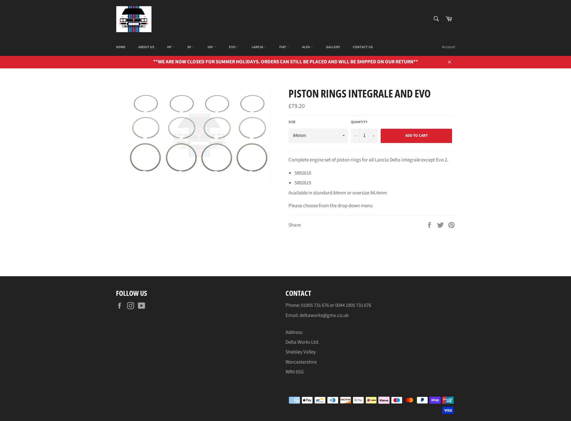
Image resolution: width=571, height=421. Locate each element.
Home (121, 47)
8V (189, 47)
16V (210, 47)
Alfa (306, 47)
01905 (307, 305)
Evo (232, 47)
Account (448, 47)
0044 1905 (345, 305)
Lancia (258, 47)
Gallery (333, 47)
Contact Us (363, 47)
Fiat (283, 47)
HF (169, 47)
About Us (146, 47)
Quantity (359, 122)
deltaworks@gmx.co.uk (324, 315)
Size (292, 122)
